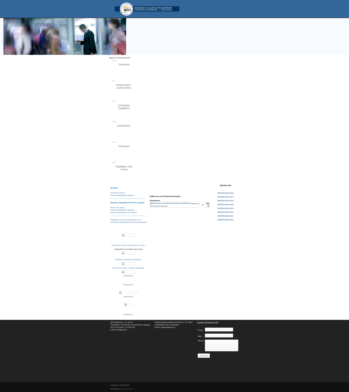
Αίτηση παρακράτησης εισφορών (122, 195)
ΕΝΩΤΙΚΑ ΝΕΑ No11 (225, 220)
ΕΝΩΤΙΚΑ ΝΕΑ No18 (226, 193)
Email (152, 190)
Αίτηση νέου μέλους (117, 193)
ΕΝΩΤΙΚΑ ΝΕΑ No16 (226, 201)
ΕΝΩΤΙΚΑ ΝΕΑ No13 (226, 212)
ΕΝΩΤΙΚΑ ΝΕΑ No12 (226, 216)
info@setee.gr (122, 330)
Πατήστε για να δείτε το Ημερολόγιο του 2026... (129, 245)
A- (209, 185)
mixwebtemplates (126, 389)
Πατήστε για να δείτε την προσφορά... (128, 260)
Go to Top (236, 386)
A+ (204, 185)
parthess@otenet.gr (168, 327)
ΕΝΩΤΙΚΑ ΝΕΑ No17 (226, 197)
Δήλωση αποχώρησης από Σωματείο (123, 212)
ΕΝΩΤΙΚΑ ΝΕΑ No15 (226, 205)
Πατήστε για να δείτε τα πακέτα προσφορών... (128, 268)
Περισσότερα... (128, 276)
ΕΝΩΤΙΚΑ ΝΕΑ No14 (226, 208)
